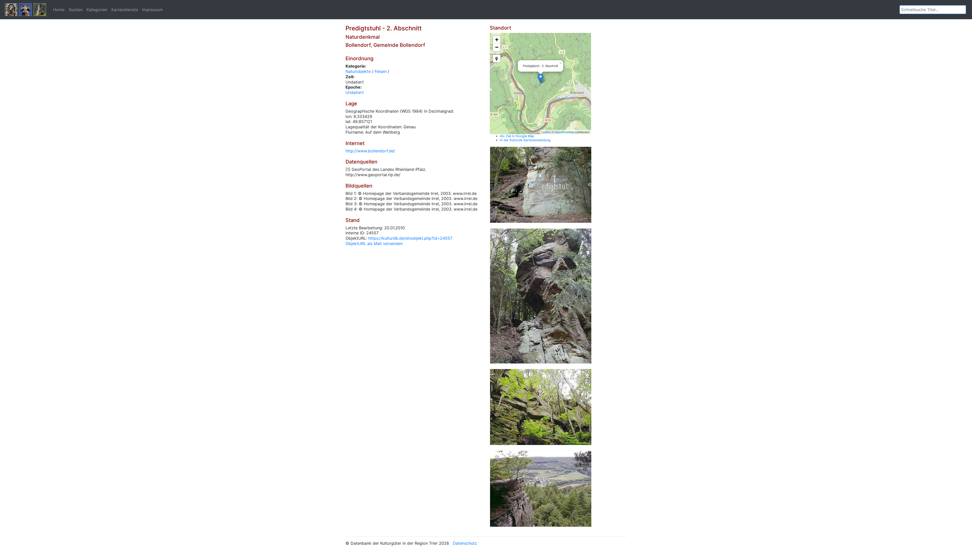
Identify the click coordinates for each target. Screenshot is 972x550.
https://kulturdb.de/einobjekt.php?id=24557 (410, 238)
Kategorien (97, 9)
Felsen (381, 71)
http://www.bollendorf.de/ (370, 150)
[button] (962, 10)
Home (59, 9)
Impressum (152, 9)
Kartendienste (124, 9)
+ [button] (496, 39)
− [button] (496, 47)
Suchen (76, 9)
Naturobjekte (358, 71)
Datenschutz (465, 543)
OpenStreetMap (564, 132)
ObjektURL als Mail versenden (374, 243)
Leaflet (545, 132)
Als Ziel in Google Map (517, 136)
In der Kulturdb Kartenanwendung (525, 140)
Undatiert (355, 92)
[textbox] (933, 10)
